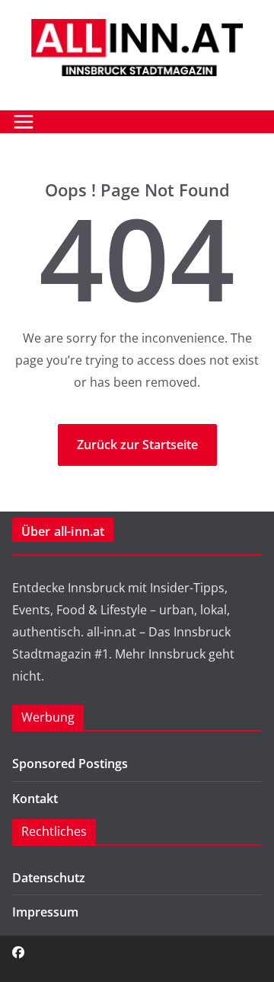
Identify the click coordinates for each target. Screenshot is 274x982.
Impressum (45, 912)
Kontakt (35, 798)
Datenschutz (48, 877)
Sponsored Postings (70, 763)
